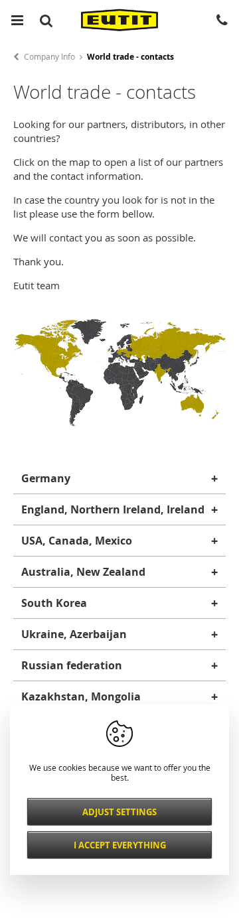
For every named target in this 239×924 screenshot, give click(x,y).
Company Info (49, 56)
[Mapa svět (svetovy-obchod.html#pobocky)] (119, 422)
